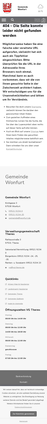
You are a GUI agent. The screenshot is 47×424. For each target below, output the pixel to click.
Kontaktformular (14, 149)
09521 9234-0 (16, 211)
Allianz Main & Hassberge (18, 284)
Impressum (24, 421)
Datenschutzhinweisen (23, 407)
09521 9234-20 (16, 214)
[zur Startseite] (7, 8)
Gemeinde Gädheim (16, 299)
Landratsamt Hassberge (18, 289)
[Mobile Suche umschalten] (12, 20)
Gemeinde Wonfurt (23, 8)
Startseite (36, 106)
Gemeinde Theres (15, 294)
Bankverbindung (23, 376)
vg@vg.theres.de (16, 267)
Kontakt (23, 382)
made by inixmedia (15, 303)
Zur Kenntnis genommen (23, 414)
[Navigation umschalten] (4, 20)
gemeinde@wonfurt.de (20, 218)
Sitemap (35, 131)
